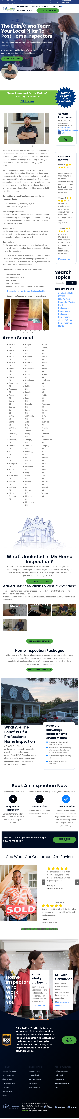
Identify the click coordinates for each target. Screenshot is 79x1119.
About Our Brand (7, 1079)
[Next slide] (47, 130)
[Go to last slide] (6, 316)
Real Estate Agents (40, 6)
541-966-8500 (65, 128)
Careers (4, 1095)
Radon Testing (59, 1075)
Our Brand (56, 6)
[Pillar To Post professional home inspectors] (8, 8)
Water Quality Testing (62, 1083)
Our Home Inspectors (35, 1079)
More (56, 1087)
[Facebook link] (59, 133)
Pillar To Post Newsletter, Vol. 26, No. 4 (66, 302)
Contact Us (66, 139)
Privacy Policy (29, 1110)
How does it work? (35, 1071)
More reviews (64, 259)
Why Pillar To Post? (8, 1075)
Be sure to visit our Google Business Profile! (26, 291)
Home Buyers (22, 6)
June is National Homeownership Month (65, 323)
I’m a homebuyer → (40, 1005)
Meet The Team (7, 1091)
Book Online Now (48, 10)
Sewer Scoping (59, 1079)
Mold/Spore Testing (61, 1071)
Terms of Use (42, 1110)
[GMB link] (63, 133)
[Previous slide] (6, 130)
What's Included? (34, 1075)
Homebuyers (33, 1083)
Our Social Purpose (8, 1083)
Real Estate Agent (34, 1087)
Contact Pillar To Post (9, 1071)
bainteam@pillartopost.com (68, 130)
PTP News (5, 1087)
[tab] (23, 146)
